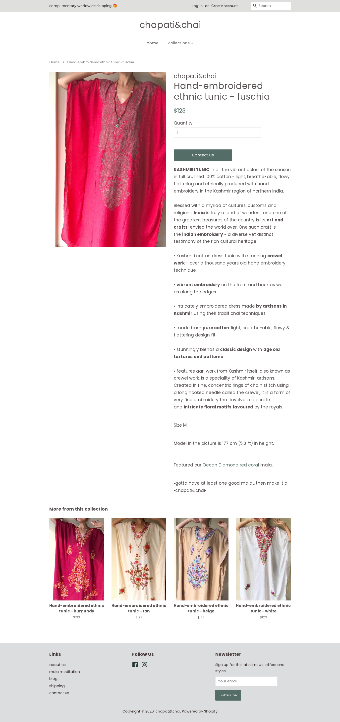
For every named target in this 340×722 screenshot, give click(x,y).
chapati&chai (170, 24)
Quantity (183, 123)
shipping (57, 685)
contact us (59, 692)
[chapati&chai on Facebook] (135, 665)
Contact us (203, 155)
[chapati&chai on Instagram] (144, 665)
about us (57, 664)
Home (54, 62)
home (153, 43)
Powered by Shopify (200, 711)
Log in (197, 5)
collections (179, 43)
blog (53, 678)
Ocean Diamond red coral (231, 465)
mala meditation (64, 671)
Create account (224, 5)
